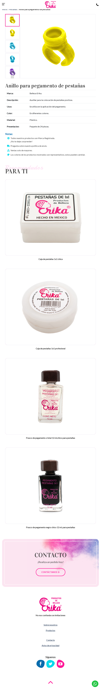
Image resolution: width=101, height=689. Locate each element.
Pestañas (13, 9)
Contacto (50, 640)
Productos (50, 630)
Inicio (4, 9)
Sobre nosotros (50, 625)
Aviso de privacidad (50, 645)
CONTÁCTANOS (49, 572)
